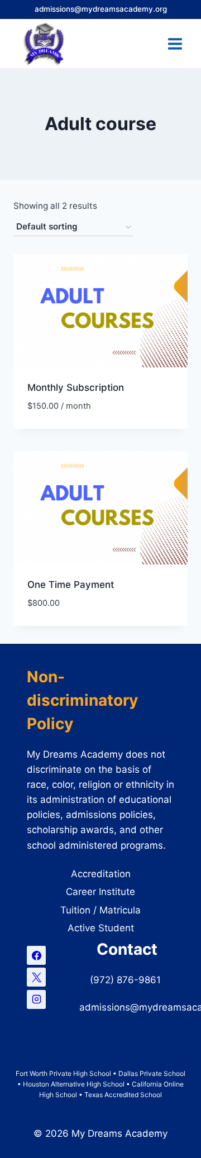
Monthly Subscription (75, 387)
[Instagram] (36, 999)
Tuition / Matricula (100, 910)
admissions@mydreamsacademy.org (101, 8)
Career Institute (100, 891)
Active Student (101, 928)
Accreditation (101, 873)
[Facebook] (36, 955)
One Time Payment (70, 584)
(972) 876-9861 (127, 979)
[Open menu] (175, 43)
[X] (36, 977)
